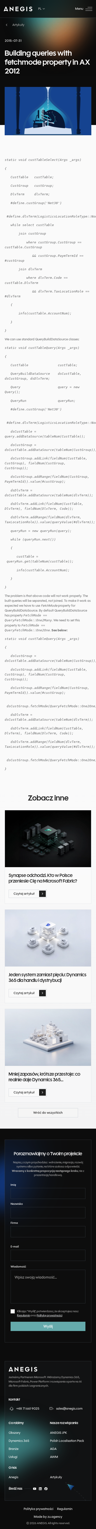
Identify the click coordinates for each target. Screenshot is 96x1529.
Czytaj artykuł (19, 892)
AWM (54, 1457)
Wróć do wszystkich (33, 1110)
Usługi (13, 1457)
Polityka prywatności (38, 1509)
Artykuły (56, 1477)
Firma (14, 1223)
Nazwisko (17, 1204)
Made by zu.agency (48, 1516)
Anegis (13, 1477)
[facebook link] (46, 1488)
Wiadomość (18, 1267)
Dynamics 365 (19, 1440)
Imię (13, 1185)
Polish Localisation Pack (67, 1440)
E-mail (15, 1246)
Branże (13, 1448)
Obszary (14, 1432)
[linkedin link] (40, 1488)
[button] (41, 8)
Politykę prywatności (49, 1315)
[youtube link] (34, 1488)
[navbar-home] (18, 9)
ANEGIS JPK (58, 1432)
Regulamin (23, 1315)
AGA (53, 1448)
